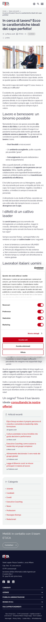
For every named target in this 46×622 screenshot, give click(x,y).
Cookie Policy (26, 618)
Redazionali (11, 519)
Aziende (10, 489)
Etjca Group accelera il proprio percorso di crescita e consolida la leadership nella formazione (24, 424)
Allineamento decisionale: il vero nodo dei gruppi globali (23, 455)
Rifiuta (23, 352)
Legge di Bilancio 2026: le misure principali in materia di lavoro (20, 464)
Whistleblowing (36, 618)
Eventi (9, 497)
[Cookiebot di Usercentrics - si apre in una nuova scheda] (34, 268)
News (9, 506)
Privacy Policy (17, 618)
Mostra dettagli (33, 333)
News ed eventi (14, 11)
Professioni (11, 511)
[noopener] (4, 581)
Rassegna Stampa (14, 515)
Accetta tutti (23, 340)
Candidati (31, 34)
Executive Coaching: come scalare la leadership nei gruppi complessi (21, 445)
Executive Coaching (14, 502)
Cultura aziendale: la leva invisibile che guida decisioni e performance (22, 435)
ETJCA (21, 34)
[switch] (40, 311)
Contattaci (9, 545)
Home (5, 11)
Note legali (8, 618)
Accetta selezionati (23, 346)
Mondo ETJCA (8, 602)
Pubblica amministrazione (13, 597)
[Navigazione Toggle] (42, 4)
